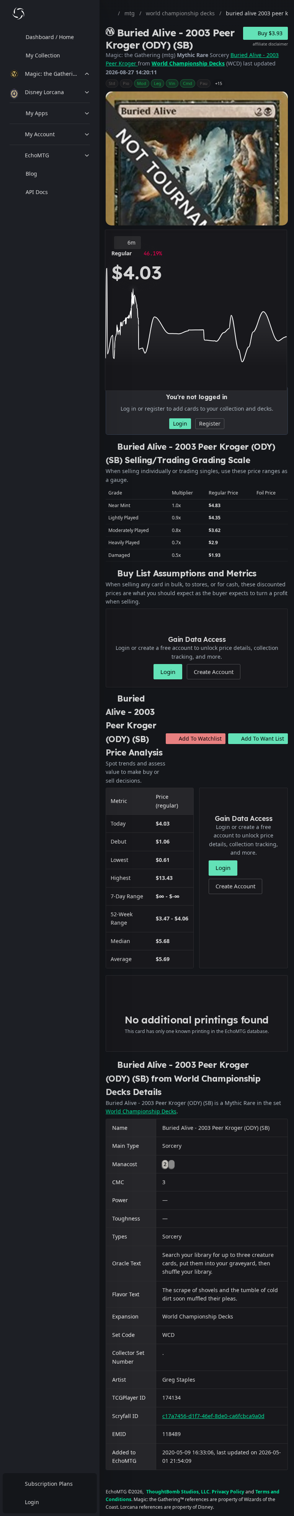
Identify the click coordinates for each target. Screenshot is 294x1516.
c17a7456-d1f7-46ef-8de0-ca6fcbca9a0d (213, 1416)
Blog (31, 173)
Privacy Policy (228, 1491)
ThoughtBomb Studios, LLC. (178, 1491)
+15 (218, 83)
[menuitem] (50, 37)
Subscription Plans (49, 1483)
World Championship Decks (188, 63)
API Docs (37, 192)
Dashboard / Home (50, 37)
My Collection (43, 55)
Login (32, 1502)
